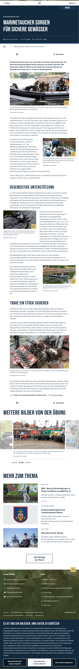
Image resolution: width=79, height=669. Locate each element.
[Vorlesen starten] (17, 54)
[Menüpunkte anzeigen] (9, 46)
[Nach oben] (73, 569)
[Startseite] (4, 46)
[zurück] (2, 439)
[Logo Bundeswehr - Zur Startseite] (39, 3)
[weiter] (76, 439)
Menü (8, 3)
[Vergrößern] (66, 103)
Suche (71, 3)
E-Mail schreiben (57, 395)
